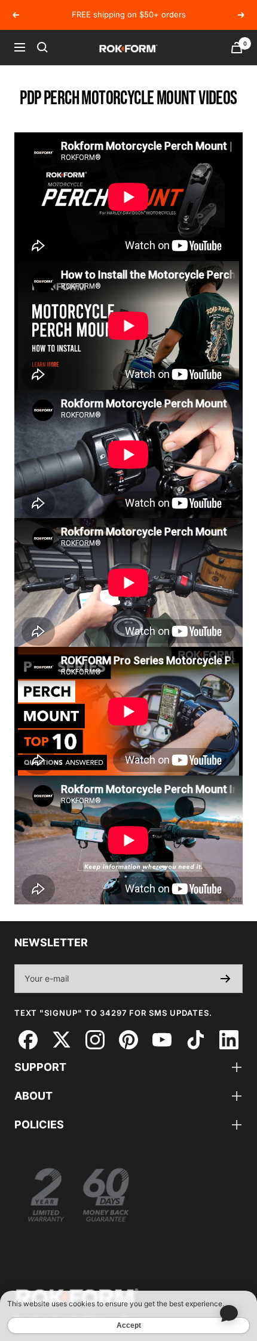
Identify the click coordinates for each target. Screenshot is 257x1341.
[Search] (42, 47)
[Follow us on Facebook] (27, 1040)
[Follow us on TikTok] (195, 1040)
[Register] (226, 978)
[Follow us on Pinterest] (128, 1040)
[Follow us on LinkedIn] (228, 1040)
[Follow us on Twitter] (61, 1040)
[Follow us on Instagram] (94, 1040)
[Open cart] (237, 47)
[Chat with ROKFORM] (228, 1312)
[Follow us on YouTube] (161, 1040)
